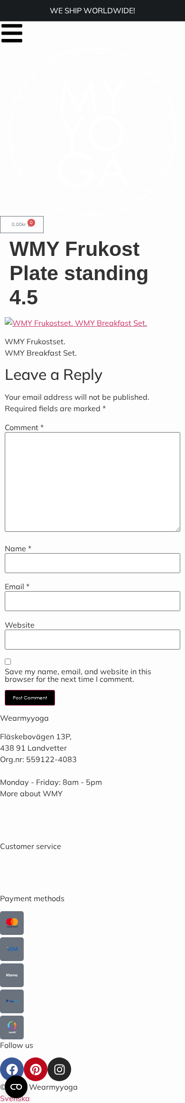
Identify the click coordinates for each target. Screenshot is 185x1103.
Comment (24, 427)
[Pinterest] (35, 1069)
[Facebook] (12, 1069)
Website (20, 625)
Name (18, 548)
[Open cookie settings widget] (16, 1086)
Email (17, 586)
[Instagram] (59, 1069)
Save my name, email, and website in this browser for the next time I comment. (78, 675)
